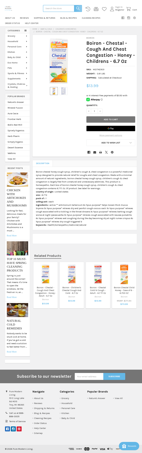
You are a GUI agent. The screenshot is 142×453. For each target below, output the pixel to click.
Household (13, 41)
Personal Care (14, 46)
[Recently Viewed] (88, 9)
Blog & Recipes (68, 18)
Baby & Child (14, 57)
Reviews (24, 18)
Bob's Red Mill (15, 124)
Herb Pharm (14, 136)
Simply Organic (15, 142)
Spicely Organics (16, 130)
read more (12, 235)
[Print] (100, 152)
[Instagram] (128, 17)
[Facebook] (122, 17)
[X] (106, 152)
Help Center (31, 23)
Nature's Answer (16, 102)
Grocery (11, 36)
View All (12, 159)
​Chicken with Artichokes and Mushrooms (17, 197)
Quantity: (92, 105)
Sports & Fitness (16, 73)
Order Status (12, 23)
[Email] (94, 152)
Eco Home (12, 62)
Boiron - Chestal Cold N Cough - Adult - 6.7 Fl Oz (98, 290)
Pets (10, 68)
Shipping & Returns (44, 18)
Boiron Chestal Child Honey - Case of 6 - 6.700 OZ (124, 290)
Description (42, 163)
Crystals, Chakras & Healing (16, 85)
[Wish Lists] (105, 9)
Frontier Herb (14, 119)
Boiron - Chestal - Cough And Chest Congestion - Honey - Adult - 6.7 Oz (45, 291)
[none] (58, 61)
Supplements (14, 78)
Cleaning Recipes (91, 18)
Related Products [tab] (47, 256)
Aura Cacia (13, 113)
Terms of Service (17, 421)
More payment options (110, 135)
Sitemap (38, 433)
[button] (110, 143)
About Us (10, 18)
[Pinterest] (134, 17)
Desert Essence (15, 147)
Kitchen (11, 52)
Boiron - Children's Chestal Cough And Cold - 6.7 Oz (71, 290)
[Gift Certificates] (96, 9)
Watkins (12, 153)
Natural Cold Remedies (14, 324)
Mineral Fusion (15, 107)
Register (119, 9)
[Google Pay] (110, 128)
